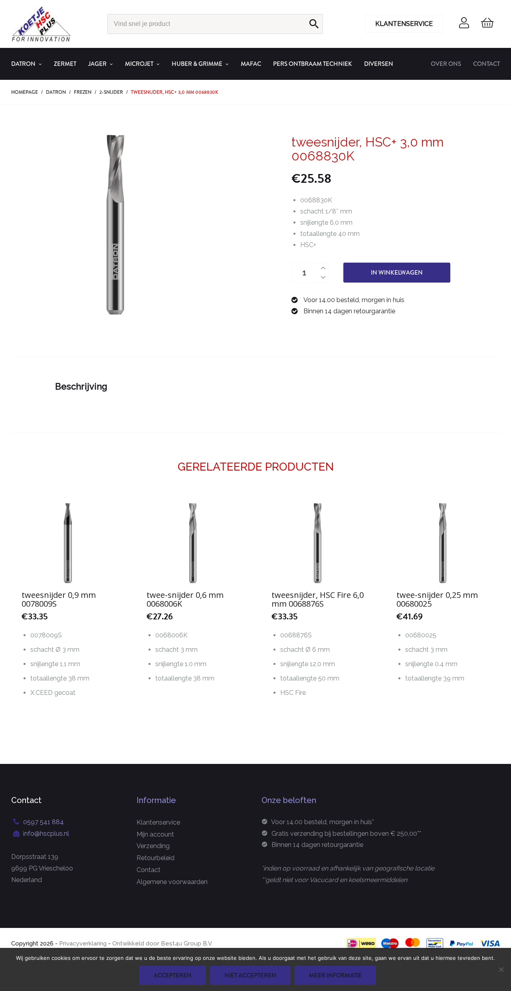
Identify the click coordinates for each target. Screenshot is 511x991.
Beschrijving (81, 386)
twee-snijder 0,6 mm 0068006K (185, 599)
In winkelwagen (397, 272)
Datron (23, 63)
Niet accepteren (250, 975)
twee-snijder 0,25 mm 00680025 (437, 599)
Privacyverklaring (83, 943)
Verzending (153, 846)
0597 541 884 (43, 822)
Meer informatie (335, 975)
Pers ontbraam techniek (312, 63)
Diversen (378, 63)
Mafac (251, 63)
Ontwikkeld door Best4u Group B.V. (162, 943)
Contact (486, 63)
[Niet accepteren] (501, 969)
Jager (97, 63)
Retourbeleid (155, 858)
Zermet (65, 63)
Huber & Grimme (197, 63)
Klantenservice (404, 24)
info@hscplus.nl (46, 833)
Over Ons (446, 63)
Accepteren (173, 975)
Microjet (139, 63)
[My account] (464, 25)
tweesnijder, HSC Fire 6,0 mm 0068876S (317, 599)
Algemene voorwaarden (172, 882)
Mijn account (155, 834)
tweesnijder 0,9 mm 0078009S (59, 599)
